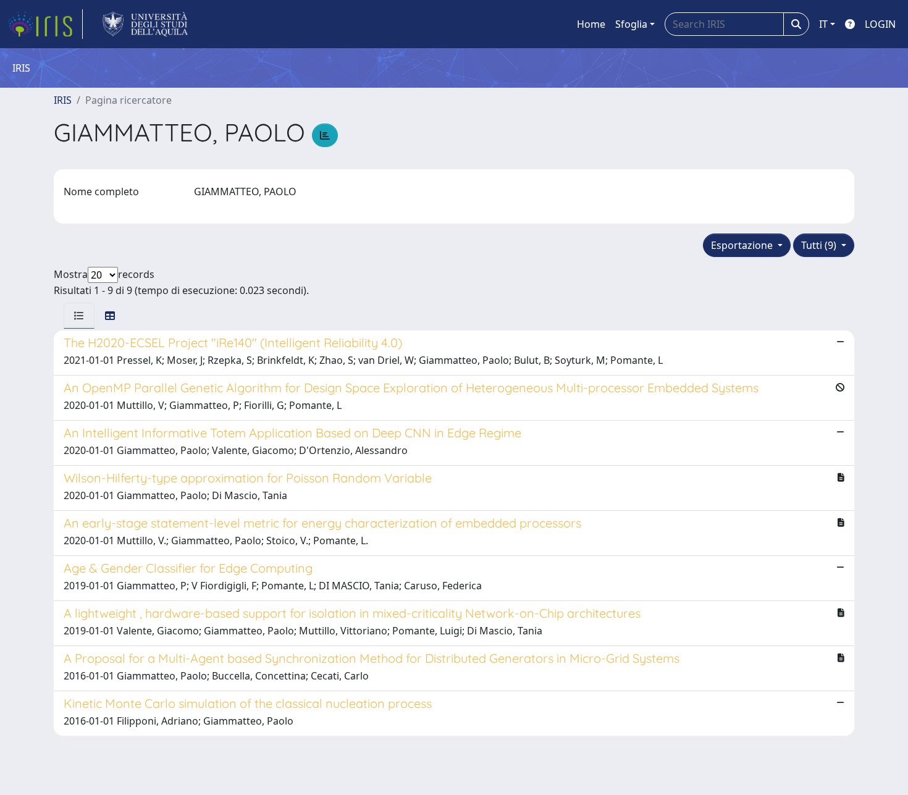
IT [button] (823, 24)
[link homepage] (45, 24)
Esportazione (743, 245)
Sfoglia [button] (631, 24)
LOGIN (880, 24)
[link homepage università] (145, 24)
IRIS (63, 100)
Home (591, 24)
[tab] (79, 316)
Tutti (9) (820, 245)
